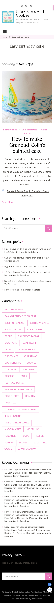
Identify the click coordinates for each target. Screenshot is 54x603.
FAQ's (23, 376)
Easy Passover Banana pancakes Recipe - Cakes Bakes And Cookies (25, 528)
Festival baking (14, 382)
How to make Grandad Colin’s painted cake (27, 145)
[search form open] (31, 6)
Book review (35, 329)
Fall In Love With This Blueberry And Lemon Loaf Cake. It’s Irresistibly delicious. (27, 250)
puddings (10, 435)
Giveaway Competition (18, 389)
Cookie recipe (13, 362)
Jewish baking (13, 416)
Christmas (30, 356)
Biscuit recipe (13, 329)
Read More (7, 202)
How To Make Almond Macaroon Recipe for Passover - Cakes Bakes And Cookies (26, 498)
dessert (10, 376)
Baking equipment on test (20, 316)
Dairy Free (28, 369)
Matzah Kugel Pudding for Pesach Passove (26, 469)
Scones (23, 442)
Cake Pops (11, 342)
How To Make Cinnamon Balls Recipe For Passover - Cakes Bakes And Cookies (25, 513)
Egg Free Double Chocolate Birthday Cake (26, 266)
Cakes (44, 130)
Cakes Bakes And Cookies (30, 13)
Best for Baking (14, 322)
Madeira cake (13, 429)
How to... (27, 133)
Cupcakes (10, 369)
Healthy (30, 396)
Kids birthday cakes (17, 422)
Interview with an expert (21, 409)
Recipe (25, 435)
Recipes (39, 435)
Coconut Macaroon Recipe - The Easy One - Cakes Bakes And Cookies (26, 483)
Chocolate (11, 356)
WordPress (37, 598)
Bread (8, 336)
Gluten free (12, 396)
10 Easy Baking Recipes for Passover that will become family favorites (27, 274)
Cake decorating (29, 130)
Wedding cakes (27, 449)
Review (9, 442)
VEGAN (8, 449)
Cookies (31, 362)
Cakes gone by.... (27, 349)
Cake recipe (30, 342)
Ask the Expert (14, 309)
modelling (33, 429)
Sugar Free (40, 442)
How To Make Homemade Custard (22, 289)
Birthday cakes (10, 130)
